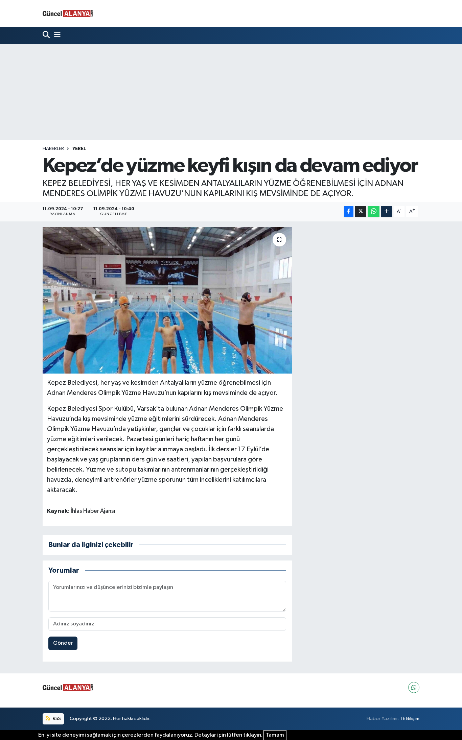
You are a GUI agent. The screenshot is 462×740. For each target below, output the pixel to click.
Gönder (63, 643)
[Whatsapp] (413, 687)
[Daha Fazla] (386, 211)
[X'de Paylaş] (360, 211)
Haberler (53, 148)
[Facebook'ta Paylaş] (348, 211)
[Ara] (47, 35)
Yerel (79, 148)
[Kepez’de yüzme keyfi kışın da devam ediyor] (167, 300)
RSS (56, 718)
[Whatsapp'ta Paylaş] (373, 211)
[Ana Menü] (56, 35)
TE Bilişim (409, 718)
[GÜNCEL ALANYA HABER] (68, 13)
